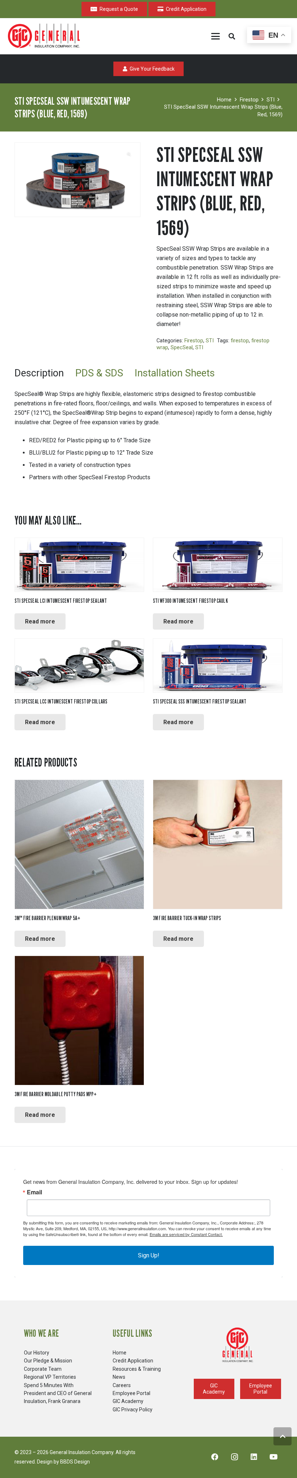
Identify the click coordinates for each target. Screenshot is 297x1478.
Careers (122, 1385)
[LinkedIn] (254, 1457)
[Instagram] (234, 1457)
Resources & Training (137, 1369)
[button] (215, 36)
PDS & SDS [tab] (99, 373)
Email (34, 1192)
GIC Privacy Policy (132, 1409)
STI (271, 100)
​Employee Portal (131, 1393)
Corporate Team (43, 1369)
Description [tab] (39, 373)
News (119, 1377)
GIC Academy (128, 1401)
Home (224, 100)
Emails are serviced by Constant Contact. (186, 1234)
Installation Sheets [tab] (175, 373)
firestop (240, 341)
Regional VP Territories (50, 1377)
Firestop (249, 100)
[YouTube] (273, 1457)
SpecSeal (182, 348)
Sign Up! (148, 1255)
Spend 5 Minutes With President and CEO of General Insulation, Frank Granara (58, 1393)
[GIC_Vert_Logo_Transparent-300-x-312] (237, 1345)
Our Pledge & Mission (48, 1361)
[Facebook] (215, 1457)
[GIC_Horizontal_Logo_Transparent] (45, 36)
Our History (36, 1353)
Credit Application (133, 1361)
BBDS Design (75, 1462)
